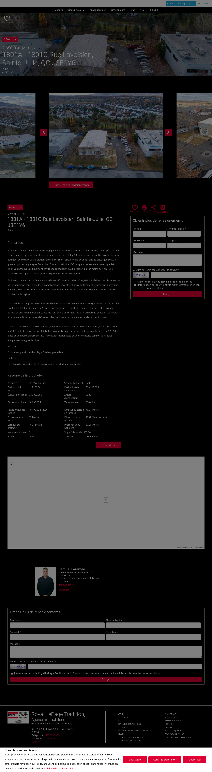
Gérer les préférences (165, 759)
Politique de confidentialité (58, 768)
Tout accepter (134, 759)
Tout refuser (194, 759)
